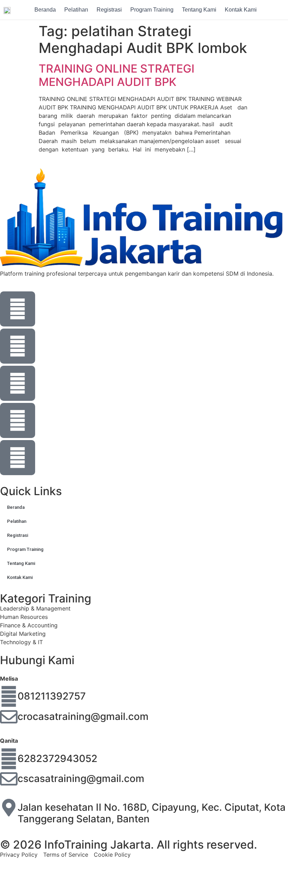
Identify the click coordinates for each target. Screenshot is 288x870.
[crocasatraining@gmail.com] (9, 717)
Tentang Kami (199, 10)
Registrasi (109, 10)
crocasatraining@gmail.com (83, 716)
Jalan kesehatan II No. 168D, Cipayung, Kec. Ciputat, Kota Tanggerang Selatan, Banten (152, 813)
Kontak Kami (241, 10)
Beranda (45, 10)
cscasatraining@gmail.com (81, 778)
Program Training (152, 10)
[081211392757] (9, 696)
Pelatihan (76, 10)
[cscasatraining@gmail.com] (9, 779)
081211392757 (52, 696)
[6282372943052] (9, 759)
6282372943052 (57, 758)
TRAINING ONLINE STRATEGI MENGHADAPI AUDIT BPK (117, 75)
